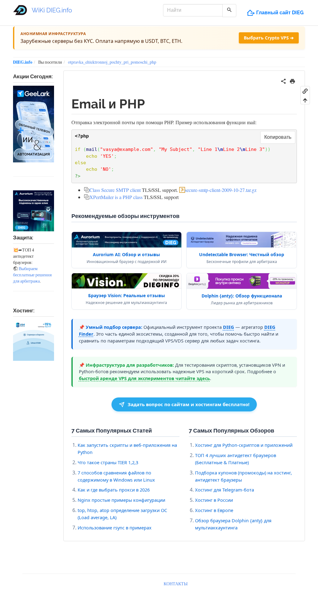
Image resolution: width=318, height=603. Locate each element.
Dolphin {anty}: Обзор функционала (242, 296)
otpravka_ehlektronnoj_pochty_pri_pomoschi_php (112, 62)
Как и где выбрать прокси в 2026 (114, 490)
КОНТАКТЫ (176, 584)
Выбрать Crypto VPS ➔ (269, 38)
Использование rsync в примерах (115, 527)
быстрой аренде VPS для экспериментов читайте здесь (144, 378)
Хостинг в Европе (214, 510)
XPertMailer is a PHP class (116, 197)
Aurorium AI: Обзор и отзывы (126, 254)
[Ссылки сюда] (305, 90)
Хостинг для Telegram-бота (224, 490)
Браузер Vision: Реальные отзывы (126, 295)
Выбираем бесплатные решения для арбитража (32, 274)
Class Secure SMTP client (115, 190)
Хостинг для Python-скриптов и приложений (244, 445)
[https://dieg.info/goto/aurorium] (33, 210)
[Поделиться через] (283, 80)
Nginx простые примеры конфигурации (121, 500)
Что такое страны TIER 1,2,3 (108, 462)
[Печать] (292, 80)
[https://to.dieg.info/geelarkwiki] (33, 124)
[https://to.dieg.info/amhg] (33, 340)
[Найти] (229, 10)
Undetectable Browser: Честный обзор (241, 254)
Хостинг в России (214, 500)
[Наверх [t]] (305, 100)
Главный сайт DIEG (280, 13)
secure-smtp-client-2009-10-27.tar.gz (221, 190)
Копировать (277, 137)
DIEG (228, 327)
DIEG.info (22, 62)
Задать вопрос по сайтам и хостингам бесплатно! (188, 404)
